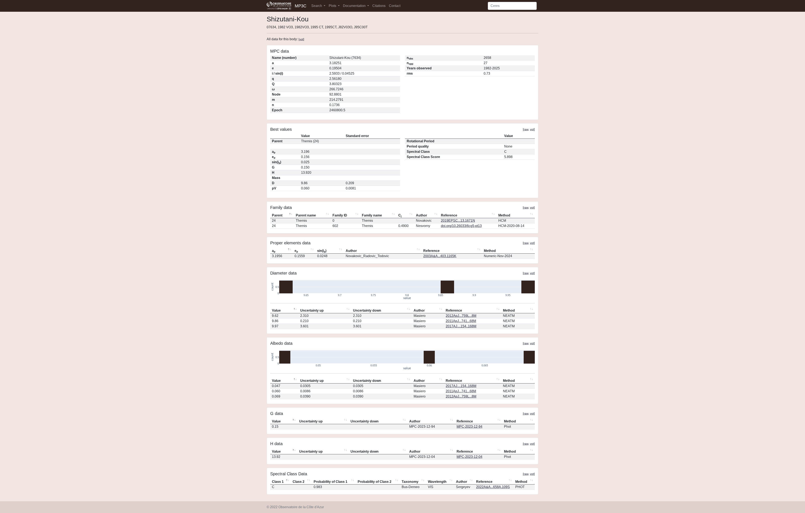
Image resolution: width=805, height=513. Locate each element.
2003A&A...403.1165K (439, 256)
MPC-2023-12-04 (469, 457)
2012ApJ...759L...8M (461, 315)
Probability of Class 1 (330, 481)
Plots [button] (333, 6)
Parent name (306, 215)
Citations (379, 6)
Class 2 (298, 481)
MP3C (300, 6)
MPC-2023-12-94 (469, 426)
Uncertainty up (312, 310)
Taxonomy (410, 481)
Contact (394, 6)
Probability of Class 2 (374, 481)
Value (276, 310)
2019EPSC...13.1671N (458, 220)
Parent (277, 215)
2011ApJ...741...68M (461, 321)
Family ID (339, 215)
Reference (449, 215)
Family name (372, 215)
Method (504, 215)
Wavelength (437, 481)
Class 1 (278, 481)
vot (301, 39)
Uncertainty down (367, 310)
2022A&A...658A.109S (493, 487)
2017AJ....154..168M (461, 326)
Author (421, 215)
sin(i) (321, 251)
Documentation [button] (354, 6)
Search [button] (317, 6)
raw (526, 129)
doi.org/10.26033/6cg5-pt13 (461, 226)
